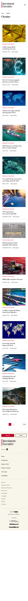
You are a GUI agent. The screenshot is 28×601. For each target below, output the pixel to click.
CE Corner (4, 472)
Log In (21, 435)
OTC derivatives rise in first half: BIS (9, 213)
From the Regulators (8, 240)
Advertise (3, 498)
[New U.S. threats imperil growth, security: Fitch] (14, 66)
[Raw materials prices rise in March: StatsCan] (14, 396)
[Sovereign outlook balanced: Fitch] (14, 330)
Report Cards (5, 464)
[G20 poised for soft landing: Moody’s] (14, 363)
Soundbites (4, 475)
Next (24, 424)
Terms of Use (4, 490)
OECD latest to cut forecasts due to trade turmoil (12, 147)
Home (2, 13)
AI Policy (3, 501)
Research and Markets (8, 44)
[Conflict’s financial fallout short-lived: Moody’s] (14, 297)
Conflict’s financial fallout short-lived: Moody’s (11, 311)
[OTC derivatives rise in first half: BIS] (14, 198)
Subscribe (8, 435)
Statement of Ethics (5, 485)
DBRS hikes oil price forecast (12, 279)
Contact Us (3, 504)
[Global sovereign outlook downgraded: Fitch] (14, 98)
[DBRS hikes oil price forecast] (14, 265)
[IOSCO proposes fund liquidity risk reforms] (14, 230)
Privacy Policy (4, 493)
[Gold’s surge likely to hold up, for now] (14, 33)
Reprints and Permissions (6, 488)
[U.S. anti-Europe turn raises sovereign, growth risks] (14, 165)
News (2, 456)
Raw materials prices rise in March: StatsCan (10, 410)
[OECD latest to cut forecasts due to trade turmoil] (14, 133)
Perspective (4, 460)
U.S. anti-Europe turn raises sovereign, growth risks (12, 180)
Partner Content (5, 468)
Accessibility (4, 496)
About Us (3, 482)
